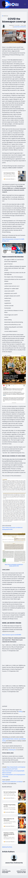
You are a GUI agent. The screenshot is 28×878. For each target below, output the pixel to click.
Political (9, 847)
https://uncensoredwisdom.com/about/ (12, 781)
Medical (5, 16)
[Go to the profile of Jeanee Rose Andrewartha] (3, 26)
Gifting (20, 711)
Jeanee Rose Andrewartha (20, 26)
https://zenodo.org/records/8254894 (11, 634)
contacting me (11, 749)
